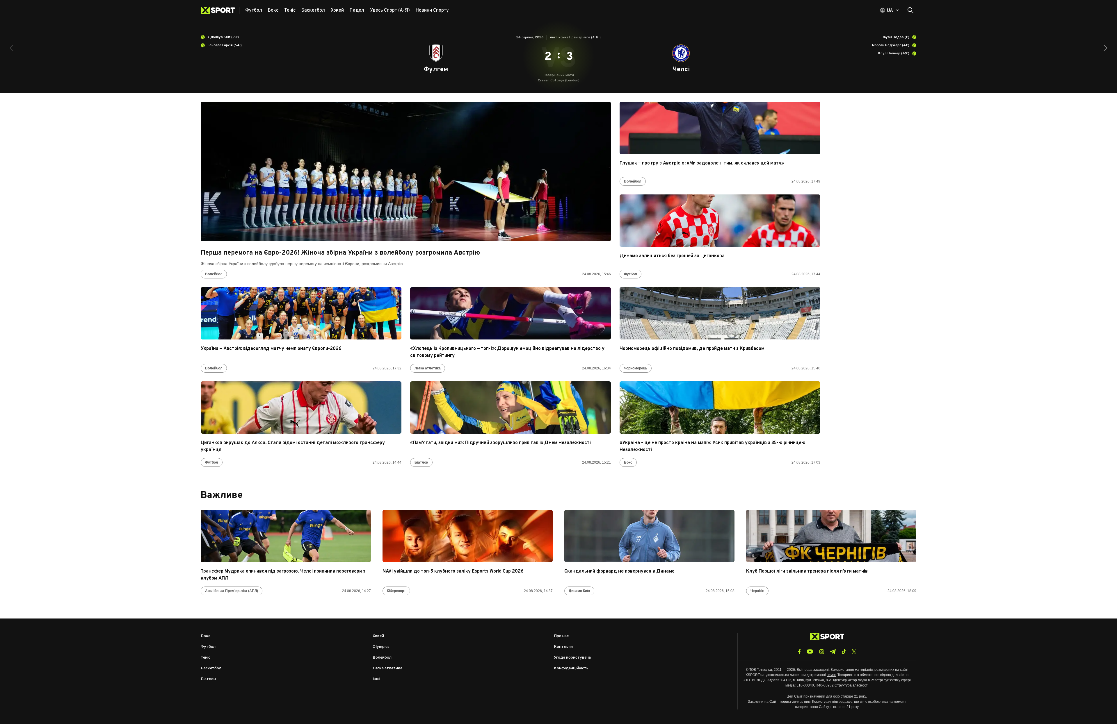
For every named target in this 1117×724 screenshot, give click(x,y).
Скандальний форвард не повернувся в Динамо (619, 571)
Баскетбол (211, 668)
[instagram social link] (821, 651)
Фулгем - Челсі (558, 56)
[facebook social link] (799, 651)
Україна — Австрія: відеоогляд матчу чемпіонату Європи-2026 (271, 349)
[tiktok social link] (844, 651)
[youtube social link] (810, 651)
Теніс (205, 657)
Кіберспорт (396, 591)
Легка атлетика (428, 368)
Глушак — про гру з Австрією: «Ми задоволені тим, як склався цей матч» (702, 163)
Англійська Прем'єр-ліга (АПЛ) (231, 591)
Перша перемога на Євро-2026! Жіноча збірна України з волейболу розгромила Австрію (340, 253)
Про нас (561, 636)
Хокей (378, 636)
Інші (376, 679)
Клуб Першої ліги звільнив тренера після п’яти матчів (807, 571)
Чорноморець (635, 368)
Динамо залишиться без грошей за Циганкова (672, 256)
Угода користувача (572, 657)
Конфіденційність (571, 668)
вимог (831, 675)
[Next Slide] (1105, 48)
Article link (406, 171)
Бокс (628, 462)
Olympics (381, 646)
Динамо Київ (579, 591)
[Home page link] (220, 10)
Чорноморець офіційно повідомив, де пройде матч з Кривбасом (692, 349)
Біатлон (421, 462)
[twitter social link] (854, 651)
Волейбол (214, 274)
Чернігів (757, 591)
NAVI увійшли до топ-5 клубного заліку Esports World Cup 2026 (453, 571)
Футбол (630, 274)
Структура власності (852, 685)
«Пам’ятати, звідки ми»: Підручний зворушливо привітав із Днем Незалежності (500, 443)
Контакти (563, 646)
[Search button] (910, 10)
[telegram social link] (833, 651)
